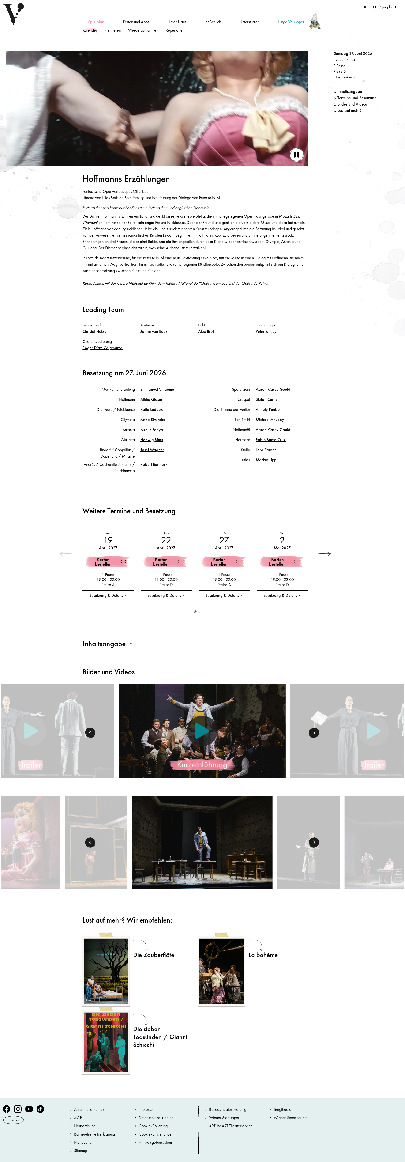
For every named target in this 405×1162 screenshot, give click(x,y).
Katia (151, 409)
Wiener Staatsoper (224, 1117)
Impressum (147, 1109)
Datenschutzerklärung (156, 1117)
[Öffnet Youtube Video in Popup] (202, 731)
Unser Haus (177, 21)
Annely (268, 409)
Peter (267, 331)
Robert (154, 464)
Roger (102, 347)
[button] (324, 554)
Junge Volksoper (291, 21)
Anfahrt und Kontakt (89, 1109)
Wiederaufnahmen (143, 30)
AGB (78, 1117)
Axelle (151, 429)
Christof (95, 331)
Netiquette (82, 1142)
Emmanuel (157, 389)
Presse (15, 1120)
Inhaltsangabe (350, 91)
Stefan (267, 399)
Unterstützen (249, 21)
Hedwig (151, 439)
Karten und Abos (136, 21)
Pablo (271, 439)
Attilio (151, 399)
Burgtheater (283, 1109)
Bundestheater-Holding (227, 1109)
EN (373, 7)
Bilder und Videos (353, 104)
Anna (152, 419)
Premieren (113, 30)
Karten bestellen (103, 561)
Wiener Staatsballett (290, 1117)
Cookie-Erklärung (153, 1125)
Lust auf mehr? (350, 110)
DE (364, 7)
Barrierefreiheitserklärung (94, 1134)
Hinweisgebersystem (155, 1142)
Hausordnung (84, 1125)
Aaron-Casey (273, 389)
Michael (270, 419)
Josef (152, 449)
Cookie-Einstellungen (156, 1134)
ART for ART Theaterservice (231, 1125)
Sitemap (80, 1150)
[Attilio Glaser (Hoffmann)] (202, 842)
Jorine (153, 331)
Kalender (89, 30)
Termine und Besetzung (357, 97)
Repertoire (174, 30)
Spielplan (96, 21)
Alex (206, 331)
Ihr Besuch (213, 21)
